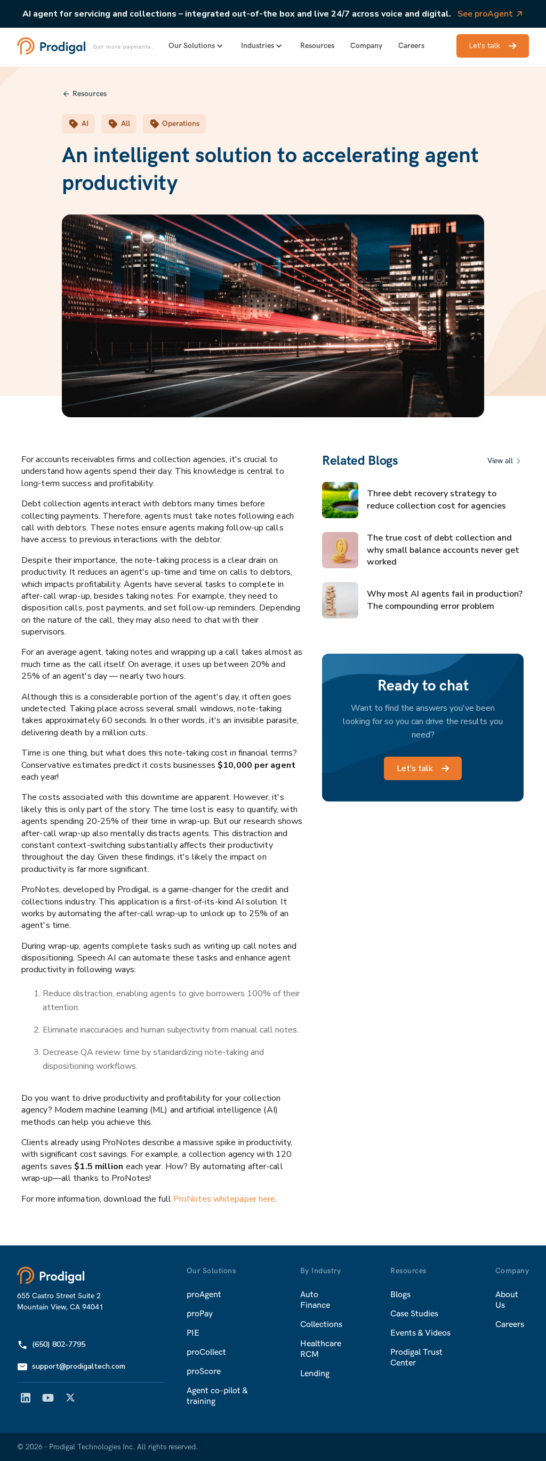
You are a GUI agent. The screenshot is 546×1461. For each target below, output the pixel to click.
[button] (196, 46)
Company (366, 45)
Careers (411, 45)
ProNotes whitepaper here (224, 1199)
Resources (317, 45)
